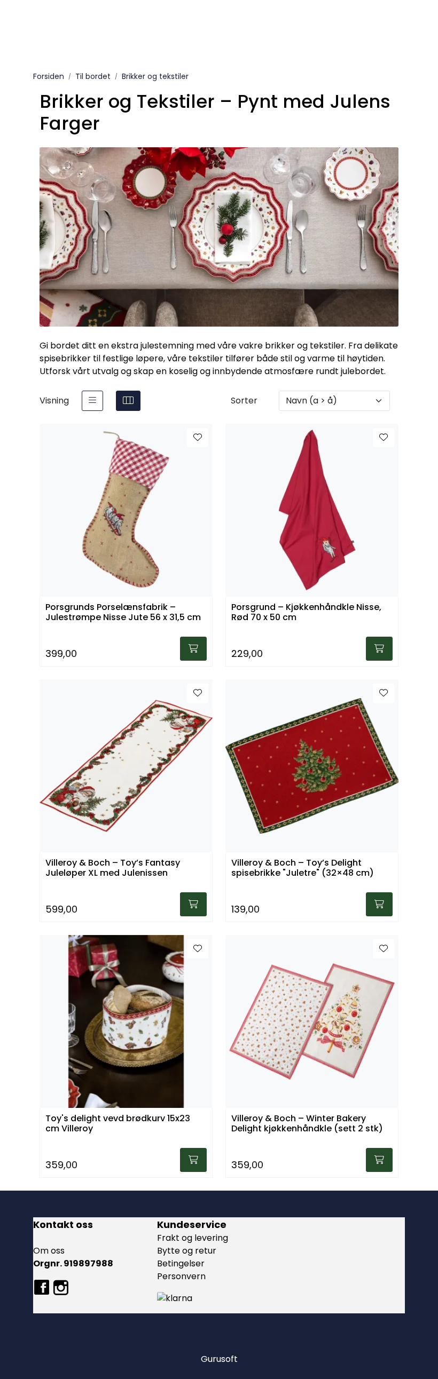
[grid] (128, 401)
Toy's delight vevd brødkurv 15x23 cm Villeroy (117, 1124)
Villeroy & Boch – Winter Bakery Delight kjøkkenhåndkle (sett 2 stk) (307, 1124)
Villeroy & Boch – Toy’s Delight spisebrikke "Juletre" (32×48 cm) (302, 868)
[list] (92, 401)
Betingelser (181, 1263)
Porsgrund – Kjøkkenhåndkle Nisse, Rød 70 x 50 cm (306, 612)
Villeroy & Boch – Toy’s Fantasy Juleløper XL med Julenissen (112, 868)
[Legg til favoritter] (197, 437)
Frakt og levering (192, 1238)
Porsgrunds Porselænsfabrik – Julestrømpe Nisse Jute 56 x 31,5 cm (123, 612)
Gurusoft (219, 1359)
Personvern (181, 1276)
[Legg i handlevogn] (193, 649)
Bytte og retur (186, 1251)
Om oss (49, 1251)
